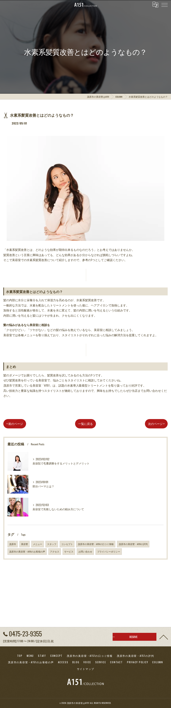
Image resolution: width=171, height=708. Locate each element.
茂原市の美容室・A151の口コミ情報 (96, 544)
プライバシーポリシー (108, 551)
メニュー (37, 544)
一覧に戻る (85, 424)
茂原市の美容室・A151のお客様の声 (27, 551)
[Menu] (164, 4)
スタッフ (51, 544)
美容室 (24, 544)
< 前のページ (14, 424)
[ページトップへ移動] (164, 637)
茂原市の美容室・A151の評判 (133, 544)
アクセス (54, 551)
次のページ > (156, 424)
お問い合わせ (85, 551)
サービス (68, 551)
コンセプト (67, 544)
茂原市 (12, 544)
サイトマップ (85, 669)
